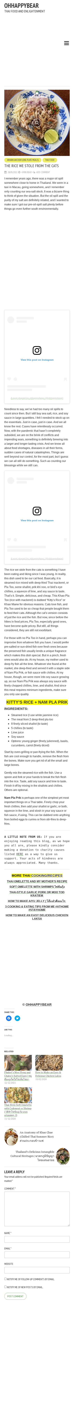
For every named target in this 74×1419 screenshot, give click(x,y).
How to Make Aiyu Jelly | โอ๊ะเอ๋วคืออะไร (37, 901)
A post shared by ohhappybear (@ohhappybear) (37, 398)
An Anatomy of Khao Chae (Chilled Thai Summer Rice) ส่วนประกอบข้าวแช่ (37, 1136)
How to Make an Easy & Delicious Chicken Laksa (48, 1074)
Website (8, 1263)
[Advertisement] (37, 48)
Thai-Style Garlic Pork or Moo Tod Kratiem (37, 894)
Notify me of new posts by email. (25, 1287)
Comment (10, 1188)
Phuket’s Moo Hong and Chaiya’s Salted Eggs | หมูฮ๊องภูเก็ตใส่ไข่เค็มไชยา (18, 1076)
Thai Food (49, 160)
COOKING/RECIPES (46, 875)
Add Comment (43, 172)
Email (7, 1248)
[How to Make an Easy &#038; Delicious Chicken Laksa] (49, 1063)
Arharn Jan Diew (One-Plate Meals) (23, 160)
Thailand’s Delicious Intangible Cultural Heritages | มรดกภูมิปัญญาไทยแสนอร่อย (32, 1156)
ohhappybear (21, 5)
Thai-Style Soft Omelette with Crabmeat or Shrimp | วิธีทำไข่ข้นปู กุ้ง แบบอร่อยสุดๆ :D (18, 1110)
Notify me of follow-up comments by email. (31, 1279)
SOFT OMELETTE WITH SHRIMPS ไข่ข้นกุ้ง (37, 886)
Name (7, 1233)
